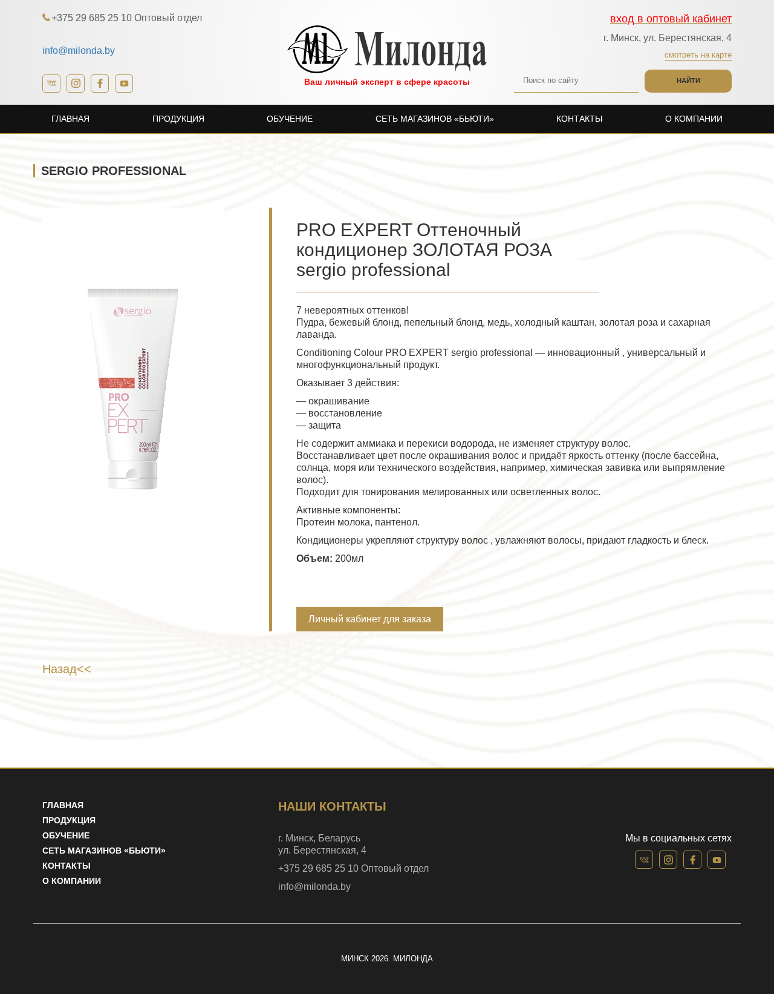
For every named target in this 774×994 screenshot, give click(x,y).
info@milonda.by (78, 50)
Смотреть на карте (698, 54)
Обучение (290, 118)
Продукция (178, 118)
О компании (694, 118)
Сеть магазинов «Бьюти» (435, 118)
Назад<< (66, 669)
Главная (70, 118)
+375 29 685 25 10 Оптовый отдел (126, 18)
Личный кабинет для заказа (369, 619)
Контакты (579, 118)
